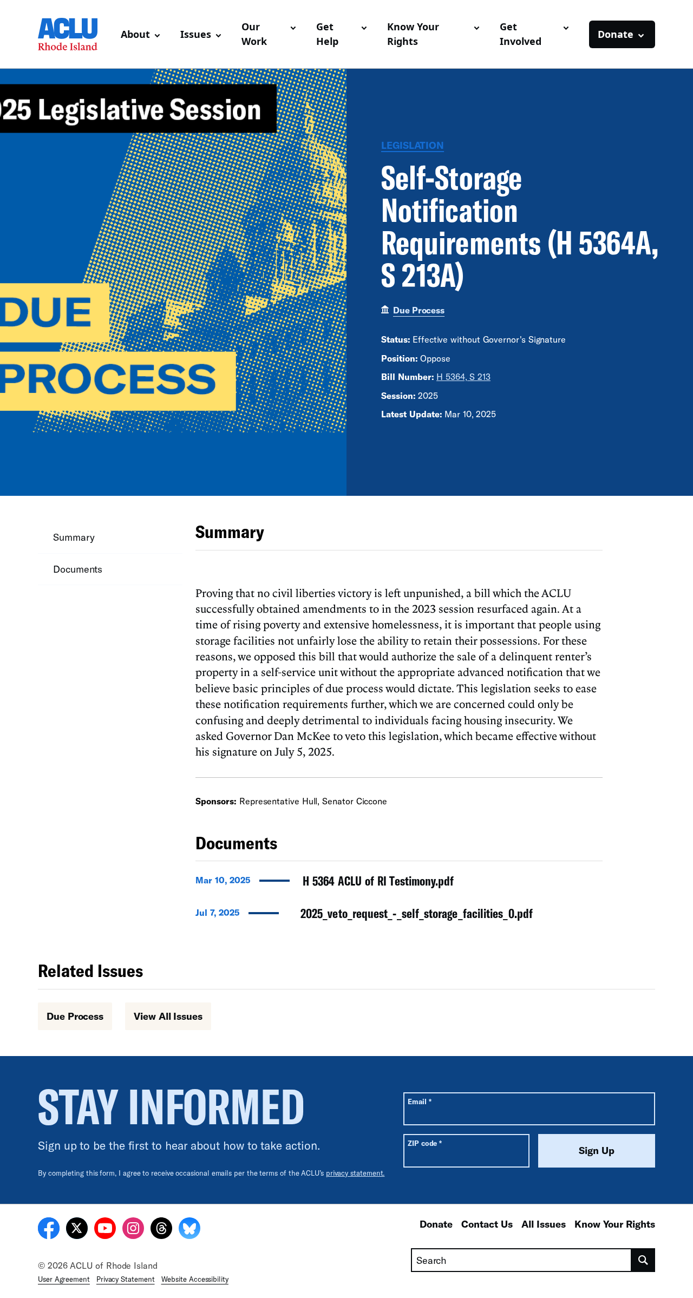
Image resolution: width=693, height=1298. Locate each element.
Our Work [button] (254, 34)
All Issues (543, 1224)
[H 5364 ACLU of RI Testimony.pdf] (399, 884)
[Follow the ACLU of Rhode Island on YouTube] (105, 1229)
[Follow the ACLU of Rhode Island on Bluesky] (189, 1229)
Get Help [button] (327, 34)
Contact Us (487, 1224)
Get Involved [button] (520, 34)
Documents (77, 569)
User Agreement (64, 1279)
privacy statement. (355, 1173)
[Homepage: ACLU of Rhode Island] (75, 34)
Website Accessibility (194, 1279)
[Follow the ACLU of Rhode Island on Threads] (161, 1229)
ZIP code (425, 1143)
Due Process (418, 310)
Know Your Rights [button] (413, 34)
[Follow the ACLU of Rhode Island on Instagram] (133, 1229)
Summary (73, 537)
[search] (643, 1260)
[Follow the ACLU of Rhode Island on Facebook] (49, 1229)
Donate (436, 1224)
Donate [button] (615, 34)
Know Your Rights (614, 1224)
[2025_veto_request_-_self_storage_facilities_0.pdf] (399, 916)
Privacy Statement (125, 1279)
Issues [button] (195, 34)
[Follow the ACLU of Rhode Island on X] (77, 1229)
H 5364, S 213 (463, 376)
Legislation (412, 145)
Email (419, 1101)
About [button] (135, 34)
